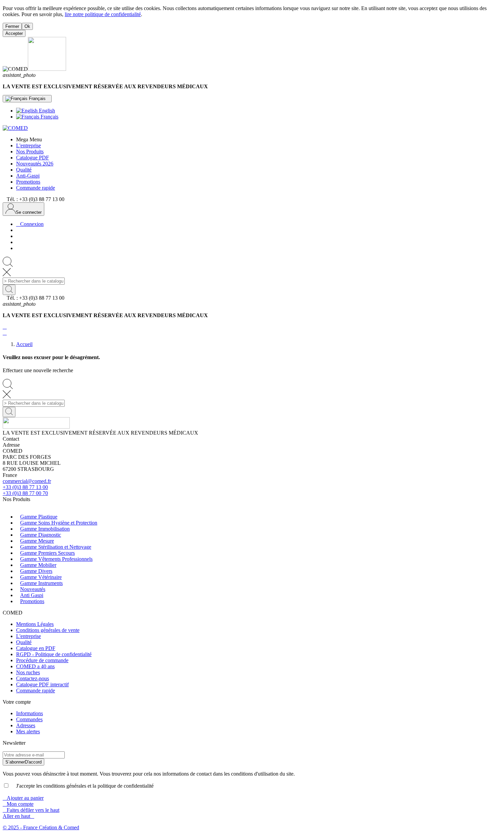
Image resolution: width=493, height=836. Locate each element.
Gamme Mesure (37, 541)
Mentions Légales (35, 624)
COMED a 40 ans (35, 666)
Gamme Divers (36, 571)
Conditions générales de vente (47, 630)
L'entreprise (28, 636)
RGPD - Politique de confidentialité (54, 654)
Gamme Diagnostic (40, 535)
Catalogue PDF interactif (42, 684)
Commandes (29, 719)
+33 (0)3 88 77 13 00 (25, 487)
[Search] (9, 290)
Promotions (32, 601)
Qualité (24, 642)
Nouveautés (32, 589)
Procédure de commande (42, 660)
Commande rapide (35, 690)
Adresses (25, 725)
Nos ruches (28, 672)
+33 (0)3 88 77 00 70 (25, 493)
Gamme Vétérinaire (41, 577)
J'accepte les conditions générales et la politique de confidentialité (82, 786)
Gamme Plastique (38, 517)
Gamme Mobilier (38, 565)
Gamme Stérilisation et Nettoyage (55, 547)
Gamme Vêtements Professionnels (56, 559)
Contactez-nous (32, 678)
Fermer (12, 26)
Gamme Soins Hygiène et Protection (58, 523)
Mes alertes (28, 731)
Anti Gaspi (31, 595)
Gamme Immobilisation (45, 529)
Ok (27, 26)
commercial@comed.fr (27, 481)
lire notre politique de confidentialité (103, 14)
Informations (29, 713)
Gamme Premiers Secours (47, 553)
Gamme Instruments (41, 583)
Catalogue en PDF (35, 648)
